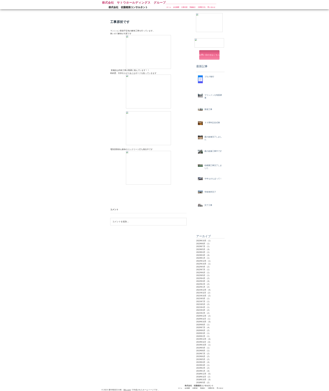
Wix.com (127, 390)
